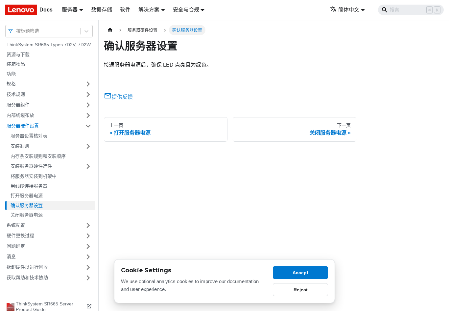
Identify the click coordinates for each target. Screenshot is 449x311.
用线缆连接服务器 (29, 186)
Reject (301, 289)
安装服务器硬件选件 (31, 166)
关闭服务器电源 (27, 215)
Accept (300, 272)
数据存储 (101, 9)
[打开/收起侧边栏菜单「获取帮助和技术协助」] (88, 278)
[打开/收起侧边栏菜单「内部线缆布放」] (88, 115)
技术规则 (16, 94)
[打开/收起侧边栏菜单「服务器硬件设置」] (88, 126)
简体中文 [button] (348, 9)
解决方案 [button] (148, 9)
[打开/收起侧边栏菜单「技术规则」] (88, 94)
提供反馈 (122, 97)
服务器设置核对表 (29, 135)
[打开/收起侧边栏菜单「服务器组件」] (88, 105)
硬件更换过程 (20, 235)
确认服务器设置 (27, 205)
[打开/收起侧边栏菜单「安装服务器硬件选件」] (88, 166)
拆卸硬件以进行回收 (27, 267)
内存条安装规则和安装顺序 (38, 156)
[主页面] (110, 30)
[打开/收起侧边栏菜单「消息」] (88, 257)
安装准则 (20, 146)
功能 (11, 73)
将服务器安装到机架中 (34, 176)
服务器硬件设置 (23, 125)
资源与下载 (18, 54)
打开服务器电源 (27, 195)
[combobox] (16, 31)
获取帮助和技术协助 (27, 277)
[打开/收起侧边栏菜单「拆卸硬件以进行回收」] (88, 267)
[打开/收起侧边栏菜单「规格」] (88, 84)
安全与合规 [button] (186, 9)
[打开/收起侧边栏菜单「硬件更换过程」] (88, 236)
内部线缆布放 (20, 115)
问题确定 (16, 246)
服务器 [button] (70, 9)
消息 (11, 256)
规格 (11, 83)
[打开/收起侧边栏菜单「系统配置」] (88, 225)
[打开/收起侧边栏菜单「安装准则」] (88, 146)
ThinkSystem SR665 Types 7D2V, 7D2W (49, 44)
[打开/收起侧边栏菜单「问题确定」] (88, 246)
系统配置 (16, 225)
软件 (125, 9)
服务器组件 (18, 104)
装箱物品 (16, 64)
